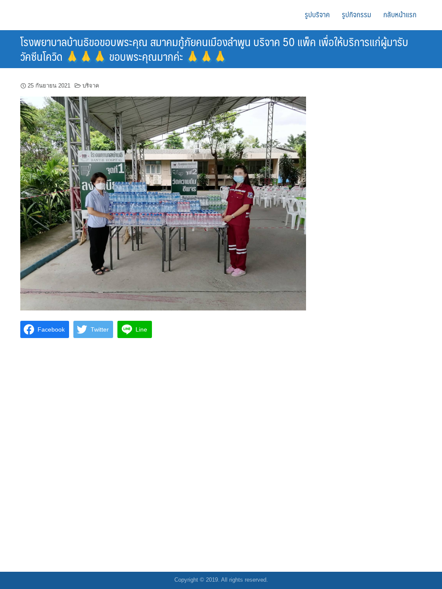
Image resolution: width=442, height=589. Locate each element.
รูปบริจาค (317, 14)
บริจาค (90, 85)
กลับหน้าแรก (400, 14)
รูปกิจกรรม (356, 14)
